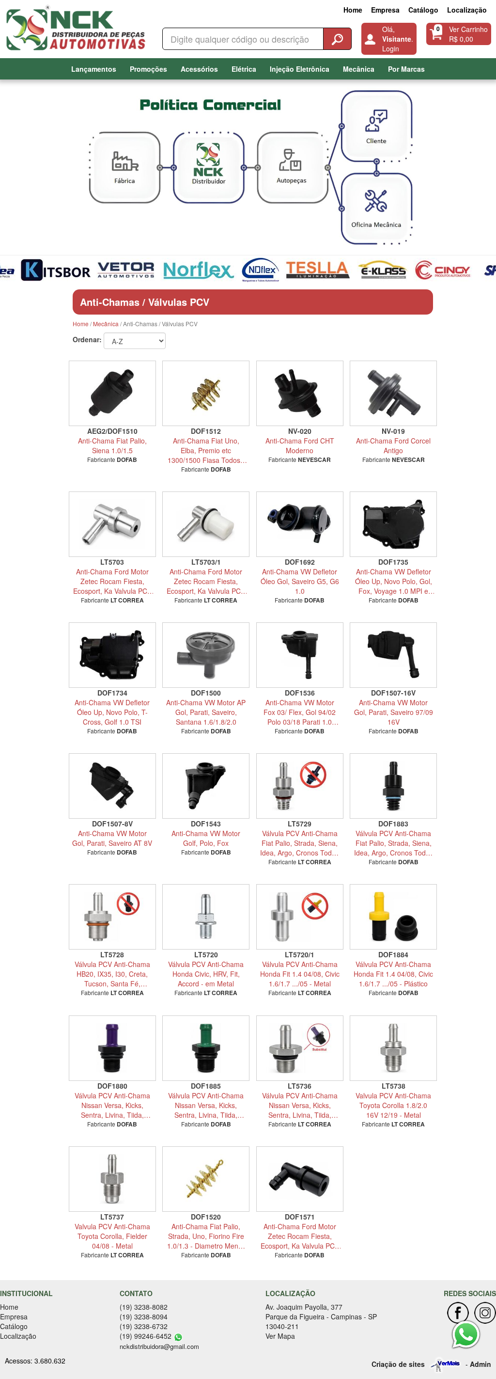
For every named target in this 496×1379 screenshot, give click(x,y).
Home (352, 10)
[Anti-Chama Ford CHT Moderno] (300, 393)
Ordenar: (87, 339)
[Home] (78, 26)
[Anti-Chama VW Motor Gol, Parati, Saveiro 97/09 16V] (394, 655)
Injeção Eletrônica (299, 69)
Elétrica (244, 69)
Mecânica (358, 69)
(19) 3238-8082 (144, 1307)
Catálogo (423, 10)
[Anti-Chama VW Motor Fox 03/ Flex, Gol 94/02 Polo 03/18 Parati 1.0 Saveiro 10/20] (300, 655)
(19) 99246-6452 (145, 1336)
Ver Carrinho (468, 29)
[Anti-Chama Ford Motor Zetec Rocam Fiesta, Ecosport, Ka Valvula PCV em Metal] (112, 524)
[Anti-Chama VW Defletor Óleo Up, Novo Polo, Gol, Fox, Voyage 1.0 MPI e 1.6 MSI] (394, 524)
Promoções (148, 69)
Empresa (385, 10)
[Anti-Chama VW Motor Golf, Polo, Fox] (206, 786)
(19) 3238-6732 (144, 1326)
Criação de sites (398, 1364)
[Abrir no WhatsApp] (178, 1336)
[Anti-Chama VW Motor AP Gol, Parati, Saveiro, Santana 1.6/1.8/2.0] (206, 655)
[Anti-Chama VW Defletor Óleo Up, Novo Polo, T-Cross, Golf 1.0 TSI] (112, 655)
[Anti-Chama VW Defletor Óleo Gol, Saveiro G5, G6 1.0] (300, 524)
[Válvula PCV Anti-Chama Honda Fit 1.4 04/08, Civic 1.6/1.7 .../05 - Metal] (300, 917)
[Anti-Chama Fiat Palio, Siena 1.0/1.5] (112, 393)
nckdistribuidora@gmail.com (159, 1346)
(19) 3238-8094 (144, 1316)
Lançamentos (93, 69)
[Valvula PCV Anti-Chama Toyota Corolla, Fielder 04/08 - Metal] (112, 1179)
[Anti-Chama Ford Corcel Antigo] (394, 393)
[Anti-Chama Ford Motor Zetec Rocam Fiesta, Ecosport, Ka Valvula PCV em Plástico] (300, 1179)
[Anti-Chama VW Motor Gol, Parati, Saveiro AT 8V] (112, 786)
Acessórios (199, 69)
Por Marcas (406, 69)
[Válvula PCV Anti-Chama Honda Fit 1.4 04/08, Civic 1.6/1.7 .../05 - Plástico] (394, 917)
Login (390, 48)
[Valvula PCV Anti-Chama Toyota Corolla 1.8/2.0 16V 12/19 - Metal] (394, 1048)
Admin (480, 1364)
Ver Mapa (280, 1336)
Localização (467, 10)
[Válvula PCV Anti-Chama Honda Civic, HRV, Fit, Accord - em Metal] (206, 917)
